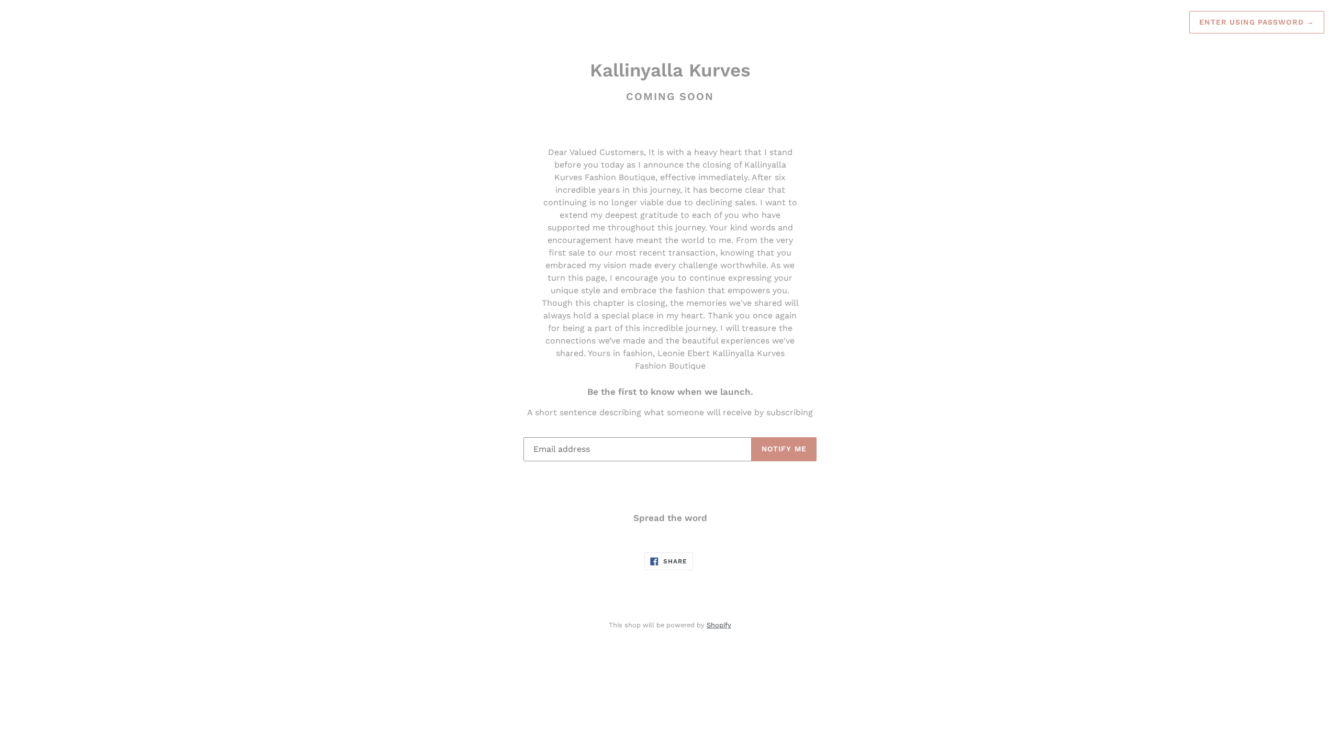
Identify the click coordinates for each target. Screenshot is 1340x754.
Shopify (719, 625)
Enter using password (1256, 22)
